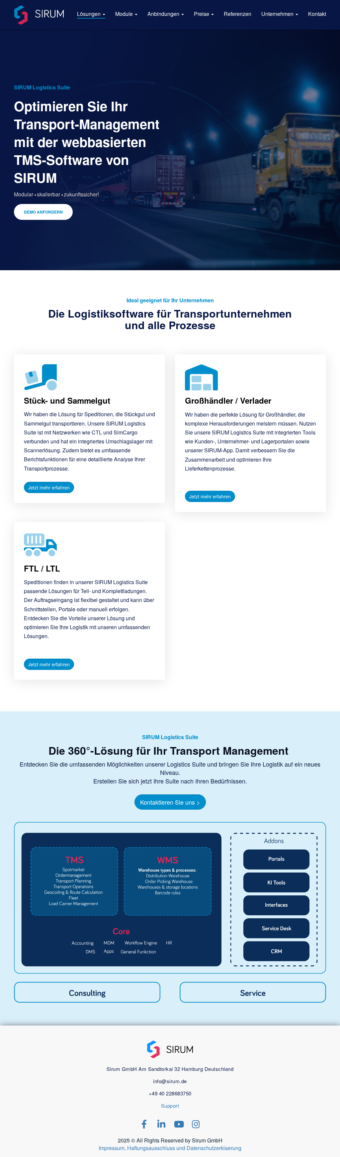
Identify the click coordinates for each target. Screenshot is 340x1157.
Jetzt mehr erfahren (49, 487)
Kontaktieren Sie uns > (170, 802)
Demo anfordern (43, 212)
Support (170, 1105)
